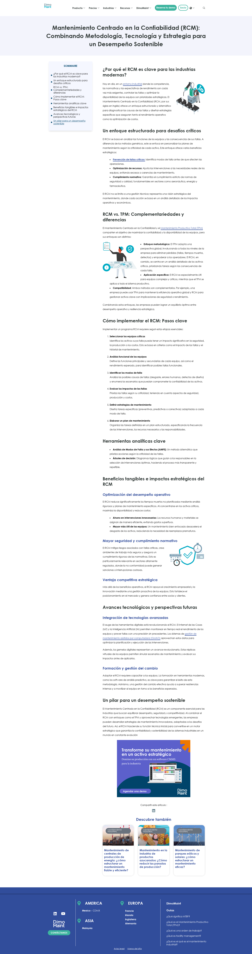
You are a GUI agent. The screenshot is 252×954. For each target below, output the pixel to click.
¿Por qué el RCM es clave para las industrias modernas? (70, 75)
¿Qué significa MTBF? (178, 916)
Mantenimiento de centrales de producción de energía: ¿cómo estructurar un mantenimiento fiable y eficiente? (116, 860)
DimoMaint (173, 903)
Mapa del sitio (134, 948)
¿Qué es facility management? (183, 935)
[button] (204, 8)
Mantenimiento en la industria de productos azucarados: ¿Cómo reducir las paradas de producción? (153, 858)
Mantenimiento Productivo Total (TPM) (182, 228)
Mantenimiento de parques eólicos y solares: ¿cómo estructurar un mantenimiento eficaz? (187, 858)
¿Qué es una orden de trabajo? (184, 930)
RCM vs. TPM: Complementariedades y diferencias (67, 90)
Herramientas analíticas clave (69, 103)
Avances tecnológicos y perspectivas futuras (66, 115)
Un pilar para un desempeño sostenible (69, 122)
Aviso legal (119, 948)
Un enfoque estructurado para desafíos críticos (70, 82)
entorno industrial (132, 83)
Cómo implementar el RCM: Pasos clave (68, 98)
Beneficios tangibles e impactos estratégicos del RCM (70, 109)
